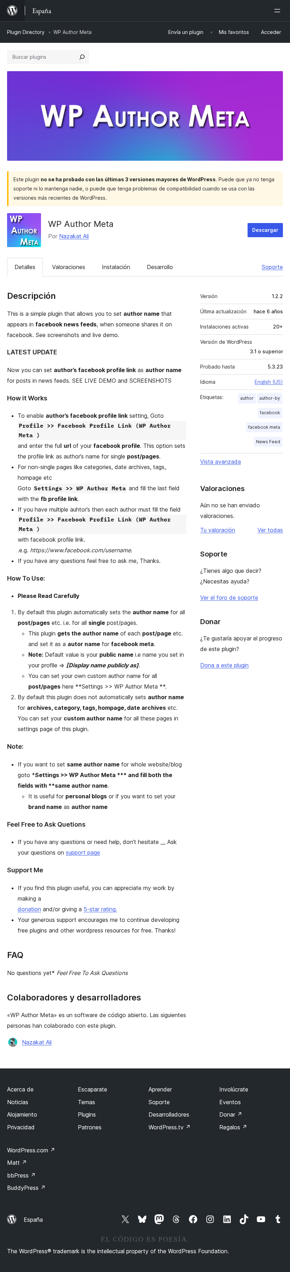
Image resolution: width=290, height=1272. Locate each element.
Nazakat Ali (74, 236)
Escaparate (92, 1089)
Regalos (233, 1127)
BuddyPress (26, 1187)
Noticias (17, 1102)
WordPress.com (31, 1150)
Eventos (230, 1102)
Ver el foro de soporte (229, 597)
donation (29, 909)
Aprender (160, 1089)
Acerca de (20, 1089)
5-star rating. (100, 909)
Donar (230, 1114)
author (247, 398)
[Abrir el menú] (278, 10)
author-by (269, 398)
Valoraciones (68, 266)
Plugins (87, 1114)
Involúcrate (233, 1089)
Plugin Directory (26, 32)
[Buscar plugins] (82, 57)
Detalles (24, 266)
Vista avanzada (220, 461)
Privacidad (21, 1127)
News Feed (268, 441)
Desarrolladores (169, 1114)
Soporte (272, 266)
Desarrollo (160, 266)
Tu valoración (217, 530)
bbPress (21, 1175)
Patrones (90, 1127)
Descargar (265, 230)
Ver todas (270, 530)
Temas (86, 1102)
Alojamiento (22, 1114)
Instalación (116, 266)
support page (83, 852)
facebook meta (264, 427)
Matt (17, 1162)
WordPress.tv (170, 1127)
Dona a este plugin (224, 665)
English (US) (269, 382)
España (33, 1219)
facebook (270, 412)
